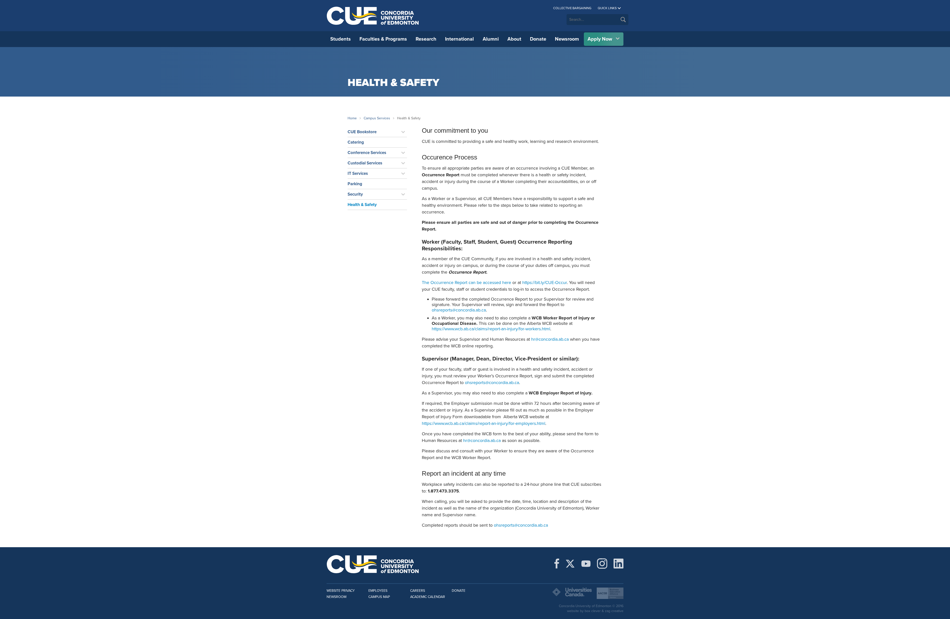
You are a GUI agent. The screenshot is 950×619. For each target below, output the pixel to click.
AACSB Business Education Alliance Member (610, 593)
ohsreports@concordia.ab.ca (459, 310)
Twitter (570, 563)
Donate (538, 39)
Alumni (491, 39)
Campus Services (377, 118)
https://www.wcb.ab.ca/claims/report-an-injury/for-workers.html (491, 329)
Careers (417, 591)
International (459, 39)
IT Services (358, 173)
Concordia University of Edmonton (373, 15)
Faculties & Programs (383, 39)
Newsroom (567, 39)
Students (340, 39)
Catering (356, 142)
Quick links (607, 8)
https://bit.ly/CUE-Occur (544, 282)
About (514, 39)
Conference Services (367, 152)
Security (355, 194)
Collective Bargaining (572, 8)
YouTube (586, 563)
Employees (377, 591)
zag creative (614, 611)
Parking (355, 183)
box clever (593, 611)
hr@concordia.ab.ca (550, 339)
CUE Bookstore (362, 131)
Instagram (602, 563)
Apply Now (600, 39)
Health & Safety (362, 204)
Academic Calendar (427, 597)
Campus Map (379, 597)
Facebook (556, 563)
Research (426, 39)
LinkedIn (618, 563)
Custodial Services (365, 163)
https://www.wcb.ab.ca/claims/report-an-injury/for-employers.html (483, 423)
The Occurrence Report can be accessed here (466, 282)
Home (352, 118)
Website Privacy (341, 591)
